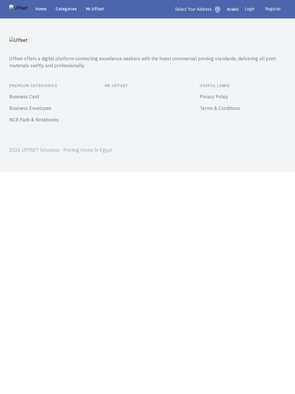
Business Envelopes (30, 108)
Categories (66, 9)
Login (250, 9)
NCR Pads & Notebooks (34, 120)
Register (273, 9)
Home (40, 9)
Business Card (24, 96)
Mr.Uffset (95, 9)
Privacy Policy (214, 96)
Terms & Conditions (220, 108)
